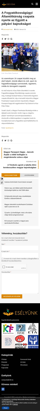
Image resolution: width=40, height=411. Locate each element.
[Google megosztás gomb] (11, 39)
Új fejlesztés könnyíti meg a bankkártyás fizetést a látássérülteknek (17, 197)
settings (15, 404)
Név (3, 244)
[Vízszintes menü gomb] (37, 4)
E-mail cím (5, 251)
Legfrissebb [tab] (29, 175)
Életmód (4, 362)
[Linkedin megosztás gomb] (8, 39)
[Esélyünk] (8, 4)
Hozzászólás (6, 272)
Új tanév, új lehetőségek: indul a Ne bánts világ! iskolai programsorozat (18, 214)
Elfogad (5, 408)
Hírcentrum (24, 365)
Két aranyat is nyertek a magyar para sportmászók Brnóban (16, 222)
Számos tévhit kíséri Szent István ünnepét (18, 182)
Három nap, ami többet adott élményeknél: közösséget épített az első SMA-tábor (18, 189)
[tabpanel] (20, 202)
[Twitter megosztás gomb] (5, 39)
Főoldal (4, 359)
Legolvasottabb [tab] (10, 175)
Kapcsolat (4, 367)
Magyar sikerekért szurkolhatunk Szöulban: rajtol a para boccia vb (18, 205)
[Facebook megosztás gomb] (2, 39)
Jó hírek (22, 362)
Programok (5, 365)
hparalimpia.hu (9, 128)
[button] (32, 4)
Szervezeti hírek (7, 29)
